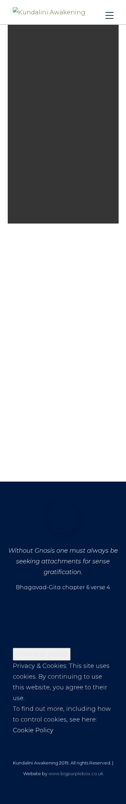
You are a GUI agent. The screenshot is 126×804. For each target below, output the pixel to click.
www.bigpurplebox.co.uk (75, 773)
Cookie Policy (33, 730)
